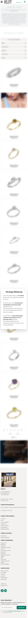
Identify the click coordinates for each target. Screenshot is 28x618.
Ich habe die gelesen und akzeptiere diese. (17, 614)
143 (18, 434)
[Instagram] (5, 590)
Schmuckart (4, 46)
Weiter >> (14, 437)
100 (10, 434)
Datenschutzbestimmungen (15, 614)
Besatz (3, 57)
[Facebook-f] (2, 590)
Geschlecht (4, 54)
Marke (3, 43)
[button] (25, 2)
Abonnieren (12, 609)
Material (3, 50)
